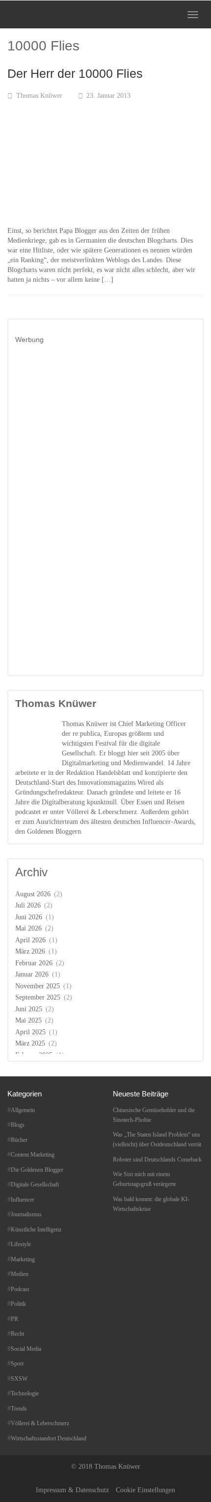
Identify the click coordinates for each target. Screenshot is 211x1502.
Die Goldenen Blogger (37, 1169)
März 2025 (30, 1043)
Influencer (22, 1199)
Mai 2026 (28, 928)
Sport (17, 1363)
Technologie (25, 1393)
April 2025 (30, 1032)
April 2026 (30, 940)
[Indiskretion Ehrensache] (38, 14)
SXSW (19, 1378)
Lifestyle (21, 1244)
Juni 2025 (28, 1009)
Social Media (26, 1348)
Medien (19, 1274)
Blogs (18, 1124)
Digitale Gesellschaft (35, 1184)
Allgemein (23, 1110)
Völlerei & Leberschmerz (40, 1423)
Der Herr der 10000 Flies (75, 73)
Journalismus (26, 1214)
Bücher (19, 1140)
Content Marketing (32, 1154)
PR (14, 1319)
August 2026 (33, 894)
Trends (19, 1408)
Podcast (20, 1289)
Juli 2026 (28, 905)
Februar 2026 (34, 963)
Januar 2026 (32, 974)
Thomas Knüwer (39, 95)
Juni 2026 (28, 917)
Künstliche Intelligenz (36, 1229)
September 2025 (37, 997)
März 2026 (30, 951)
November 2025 (37, 986)
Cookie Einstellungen (145, 1490)
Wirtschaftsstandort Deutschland (48, 1438)
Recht (17, 1333)
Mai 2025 (28, 1020)
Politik (18, 1303)
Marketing (23, 1259)
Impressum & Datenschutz (72, 1490)
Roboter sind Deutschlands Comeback (157, 1159)
